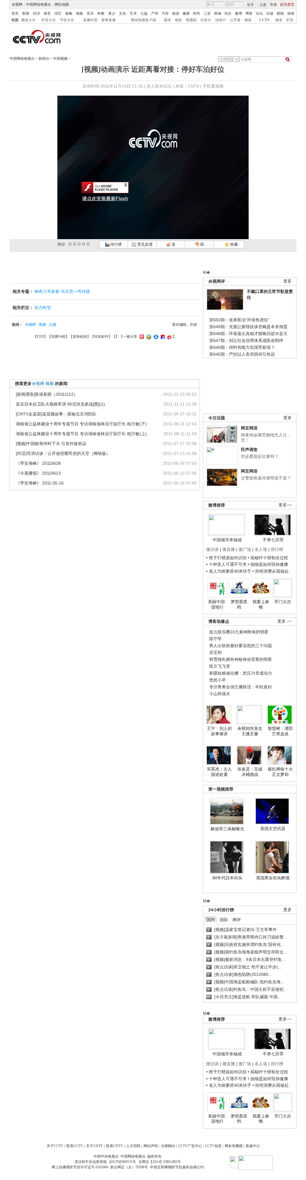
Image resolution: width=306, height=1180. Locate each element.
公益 (144, 13)
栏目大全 (49, 20)
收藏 (233, 244)
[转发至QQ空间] (148, 336)
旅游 (175, 13)
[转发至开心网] (141, 336)
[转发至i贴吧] (162, 336)
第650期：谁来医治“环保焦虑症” (239, 319)
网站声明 (150, 1146)
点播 (52, 324)
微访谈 (212, 549)
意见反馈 (144, 244)
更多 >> (284, 621)
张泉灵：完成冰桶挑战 (249, 772)
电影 (178, 20)
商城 (217, 13)
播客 (248, 20)
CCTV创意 (213, 1146)
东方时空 (42, 307)
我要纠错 (58, 336)
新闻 (25, 13)
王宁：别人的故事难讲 (219, 731)
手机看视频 (213, 86)
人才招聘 (133, 1146)
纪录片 (206, 20)
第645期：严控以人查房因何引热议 (242, 354)
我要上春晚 (261, 604)
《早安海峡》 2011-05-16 (40, 483)
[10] (88, 243)
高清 (167, 20)
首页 (15, 13)
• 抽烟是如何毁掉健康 (268, 564)
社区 (228, 13)
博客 (249, 13)
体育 (47, 13)
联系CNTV (114, 1146)
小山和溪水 (219, 693)
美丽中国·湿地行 (217, 604)
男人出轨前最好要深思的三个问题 (240, 645)
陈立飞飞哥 (219, 666)
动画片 (220, 20)
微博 (238, 13)
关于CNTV (94, 1146)
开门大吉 (282, 601)
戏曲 (79, 13)
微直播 (228, 549)
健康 (186, 13)
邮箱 (280, 13)
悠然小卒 (217, 680)
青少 (111, 13)
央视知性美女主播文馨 (249, 731)
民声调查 (249, 449)
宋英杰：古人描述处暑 (219, 772)
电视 (15, 20)
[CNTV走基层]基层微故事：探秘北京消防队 (56, 414)
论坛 (259, 13)
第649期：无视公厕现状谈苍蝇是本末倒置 (248, 326)
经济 (36, 13)
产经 (154, 13)
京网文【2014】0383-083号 (159, 1162)
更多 (287, 281)
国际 (224, 919)
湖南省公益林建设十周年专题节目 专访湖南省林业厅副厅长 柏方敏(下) (81, 423)
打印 (40, 336)
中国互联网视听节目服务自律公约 (177, 1167)
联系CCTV (74, 1146)
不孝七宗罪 (273, 539)
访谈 (269, 13)
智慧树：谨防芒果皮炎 (280, 731)
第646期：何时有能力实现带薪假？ (242, 347)
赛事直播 (108, 20)
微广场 (244, 549)
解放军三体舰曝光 (227, 828)
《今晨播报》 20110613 (38, 473)
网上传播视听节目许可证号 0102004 (80, 1167)
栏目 (289, 20)
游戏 (290, 13)
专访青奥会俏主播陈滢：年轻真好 (240, 686)
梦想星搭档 (239, 604)
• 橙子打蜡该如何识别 (226, 557)
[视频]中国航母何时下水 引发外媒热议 (51, 443)
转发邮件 (101, 336)
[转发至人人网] (155, 336)
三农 (207, 13)
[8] (83, 243)
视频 (42, 324)
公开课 (235, 20)
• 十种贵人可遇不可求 (227, 564)
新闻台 (44, 58)
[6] (79, 243)
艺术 (133, 13)
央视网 (17, 4)
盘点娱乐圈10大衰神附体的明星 (238, 631)
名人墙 (261, 549)
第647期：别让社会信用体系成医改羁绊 (246, 340)
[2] (70, 243)
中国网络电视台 (38, 4)
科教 (101, 13)
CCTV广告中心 (190, 1146)
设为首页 (287, 4)
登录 (250, 5)
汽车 (165, 13)
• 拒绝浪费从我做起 (271, 571)
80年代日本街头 (227, 877)
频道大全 (28, 20)
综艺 (58, 13)
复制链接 (80, 336)
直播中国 (90, 20)
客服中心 (253, 1146)
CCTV (264, 20)
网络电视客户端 (143, 20)
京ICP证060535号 (122, 1162)
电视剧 (191, 20)
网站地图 (62, 4)
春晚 (68, 13)
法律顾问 (168, 1146)
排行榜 (115, 244)
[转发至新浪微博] (169, 336)
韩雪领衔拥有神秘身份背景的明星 (240, 659)
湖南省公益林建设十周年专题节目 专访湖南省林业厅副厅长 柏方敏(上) (81, 433)
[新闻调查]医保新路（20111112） (47, 394)
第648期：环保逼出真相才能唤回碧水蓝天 (248, 333)
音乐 (90, 13)
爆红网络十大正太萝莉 (280, 772)
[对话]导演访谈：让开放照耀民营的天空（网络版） (63, 453)
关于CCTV (55, 1146)
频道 (278, 20)
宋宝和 (215, 652)
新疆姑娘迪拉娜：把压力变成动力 (240, 673)
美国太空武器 (272, 828)
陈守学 (215, 638)
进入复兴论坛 (159, 86)
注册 (263, 5)
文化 (122, 13)
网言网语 (249, 428)
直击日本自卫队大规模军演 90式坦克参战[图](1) (60, 404)
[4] (74, 243)
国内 (210, 919)
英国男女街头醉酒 (273, 877)
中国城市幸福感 (227, 539)
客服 (273, 4)
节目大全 (67, 20)
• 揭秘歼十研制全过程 (268, 557)
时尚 (196, 13)
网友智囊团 (234, 1146)
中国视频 (60, 58)
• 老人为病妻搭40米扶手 (228, 571)
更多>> (285, 505)
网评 (236, 919)
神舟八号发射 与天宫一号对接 (62, 291)
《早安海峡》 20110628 (38, 463)
